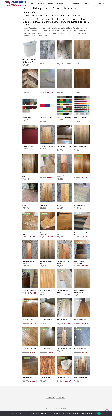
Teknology (63, 408)
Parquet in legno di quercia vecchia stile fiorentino (81, 146)
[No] (110, 413)
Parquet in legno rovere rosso (64, 348)
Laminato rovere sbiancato (63, 90)
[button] (99, 3)
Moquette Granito (26, 117)
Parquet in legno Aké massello (47, 146)
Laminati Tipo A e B (44, 61)
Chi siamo (40, 3)
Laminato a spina (26, 90)
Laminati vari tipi (61, 61)
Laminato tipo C (78, 90)
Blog (68, 3)
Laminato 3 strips (78, 61)
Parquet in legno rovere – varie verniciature (80, 262)
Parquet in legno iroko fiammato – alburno (45, 204)
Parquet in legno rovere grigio (29, 290)
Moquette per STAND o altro (64, 117)
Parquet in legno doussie (80, 175)
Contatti (76, 3)
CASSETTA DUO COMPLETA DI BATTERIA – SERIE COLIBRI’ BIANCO (29, 61)
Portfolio (50, 3)
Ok (99, 413)
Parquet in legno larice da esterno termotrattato (80, 204)
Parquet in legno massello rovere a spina (46, 233)
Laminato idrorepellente (46, 90)
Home (33, 3)
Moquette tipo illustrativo (28, 146)
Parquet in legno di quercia (46, 175)
